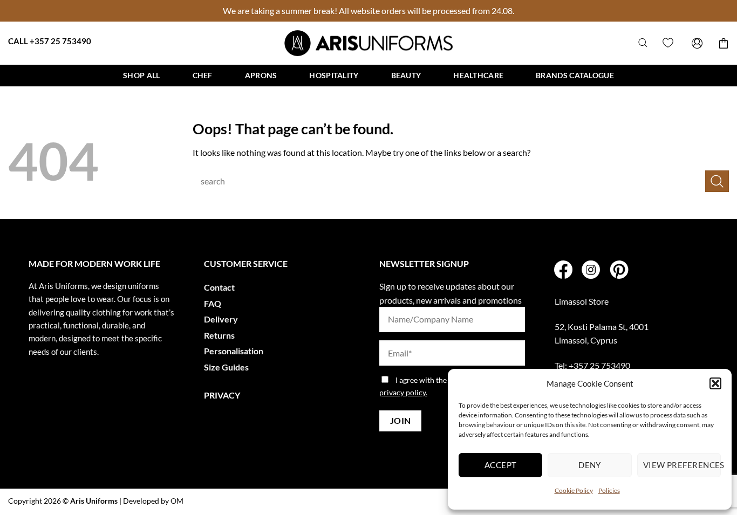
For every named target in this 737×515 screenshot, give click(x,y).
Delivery (221, 319)
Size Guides (226, 367)
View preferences (682, 465)
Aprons (261, 75)
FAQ (212, 303)
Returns (219, 335)
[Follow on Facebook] (563, 271)
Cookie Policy (574, 490)
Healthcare (478, 75)
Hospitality (333, 75)
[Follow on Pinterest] (619, 271)
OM (176, 500)
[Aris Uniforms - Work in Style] (368, 43)
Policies (609, 490)
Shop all (141, 75)
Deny (589, 465)
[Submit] (717, 180)
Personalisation (233, 351)
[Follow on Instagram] (591, 271)
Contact (219, 287)
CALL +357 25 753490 (49, 41)
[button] (715, 383)
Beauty (406, 75)
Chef (203, 75)
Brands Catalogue (575, 75)
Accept (500, 465)
